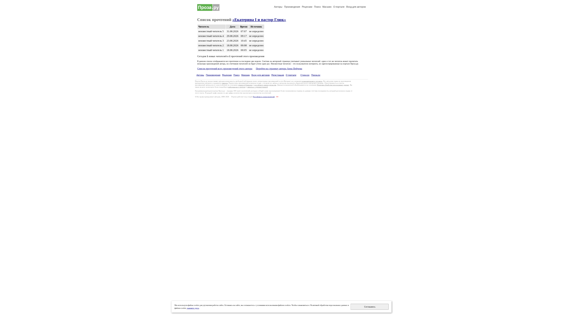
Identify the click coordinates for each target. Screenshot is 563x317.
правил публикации (245, 85)
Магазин (326, 7)
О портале (291, 75)
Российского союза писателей (264, 97)
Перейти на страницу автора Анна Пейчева (279, 68)
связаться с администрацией (257, 87)
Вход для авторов (356, 7)
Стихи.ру (305, 75)
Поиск (317, 7)
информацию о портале (236, 87)
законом (225, 83)
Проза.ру (315, 75)
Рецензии (307, 7)
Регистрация (277, 75)
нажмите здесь (193, 308)
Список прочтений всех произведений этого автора (224, 68)
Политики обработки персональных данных (333, 85)
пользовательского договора (312, 81)
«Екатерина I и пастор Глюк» (259, 19)
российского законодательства (265, 85)
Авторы (278, 7)
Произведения (292, 7)
